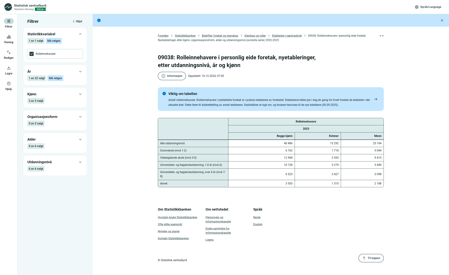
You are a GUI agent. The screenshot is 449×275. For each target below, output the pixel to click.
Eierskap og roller (255, 35)
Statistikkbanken (185, 35)
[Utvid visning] (381, 36)
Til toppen (374, 258)
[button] (271, 99)
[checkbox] (55, 54)
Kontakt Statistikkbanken (173, 238)
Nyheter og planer (169, 231)
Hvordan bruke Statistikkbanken (177, 217)
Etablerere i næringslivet (287, 35)
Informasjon (174, 76)
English (257, 224)
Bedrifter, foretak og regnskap (220, 35)
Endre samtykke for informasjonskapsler (218, 230)
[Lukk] (442, 20)
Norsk (256, 217)
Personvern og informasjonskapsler (218, 219)
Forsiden (163, 35)
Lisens (210, 239)
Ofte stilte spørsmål (170, 224)
